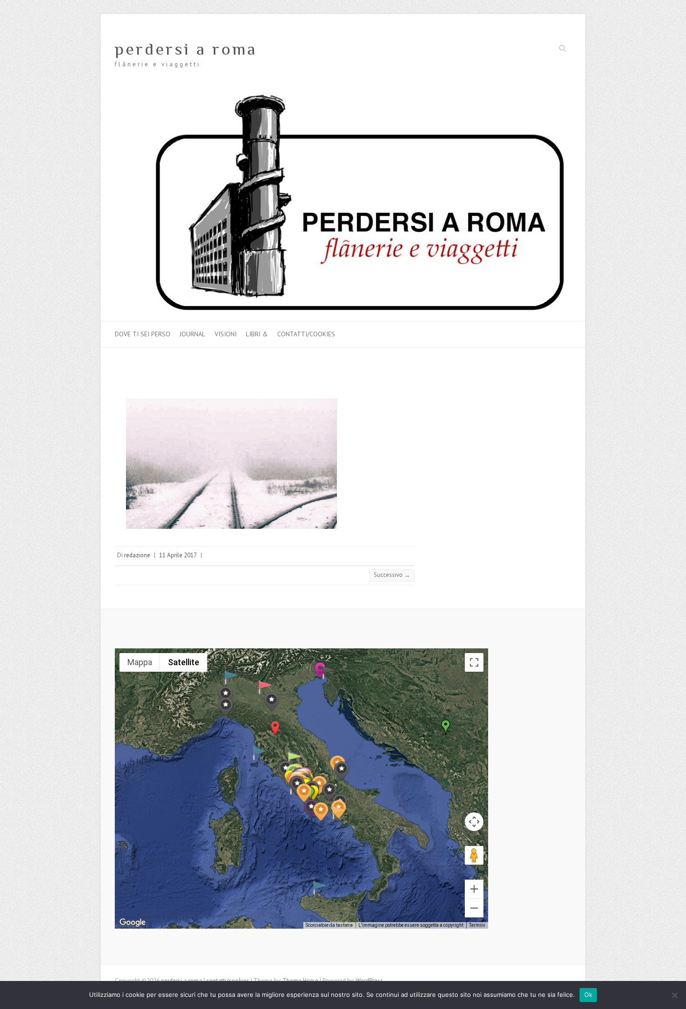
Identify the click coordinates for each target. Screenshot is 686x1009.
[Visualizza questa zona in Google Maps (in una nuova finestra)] (132, 923)
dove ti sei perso (142, 334)
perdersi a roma (186, 49)
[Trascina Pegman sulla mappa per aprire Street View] (474, 855)
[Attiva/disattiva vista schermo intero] (474, 662)
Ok (588, 994)
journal (192, 334)
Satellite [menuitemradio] (183, 662)
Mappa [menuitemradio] (139, 662)
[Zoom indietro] (474, 908)
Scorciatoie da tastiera (329, 925)
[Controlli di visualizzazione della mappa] (474, 821)
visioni (226, 334)
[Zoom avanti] (474, 889)
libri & (257, 334)
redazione (137, 555)
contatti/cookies (306, 334)
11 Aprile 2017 (178, 555)
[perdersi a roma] (343, 96)
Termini (477, 925)
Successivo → (392, 575)
